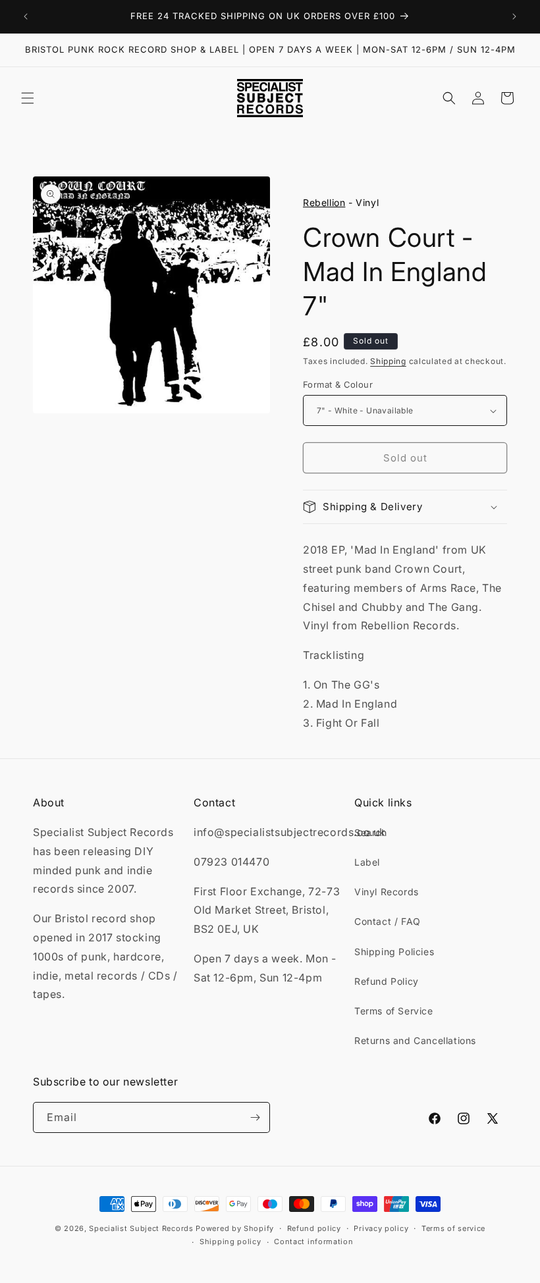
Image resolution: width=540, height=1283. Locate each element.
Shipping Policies (394, 951)
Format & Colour (338, 384)
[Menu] (27, 98)
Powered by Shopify (235, 1228)
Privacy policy (381, 1228)
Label (367, 862)
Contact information (313, 1241)
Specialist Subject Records (141, 1228)
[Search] (449, 98)
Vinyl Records (386, 891)
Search (370, 832)
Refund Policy (386, 981)
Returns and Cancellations (415, 1040)
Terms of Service (393, 1010)
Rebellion (324, 202)
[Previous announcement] (25, 16)
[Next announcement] (514, 16)
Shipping (388, 361)
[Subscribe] (254, 1117)
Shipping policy (230, 1241)
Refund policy (314, 1228)
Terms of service (453, 1228)
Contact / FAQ (387, 921)
